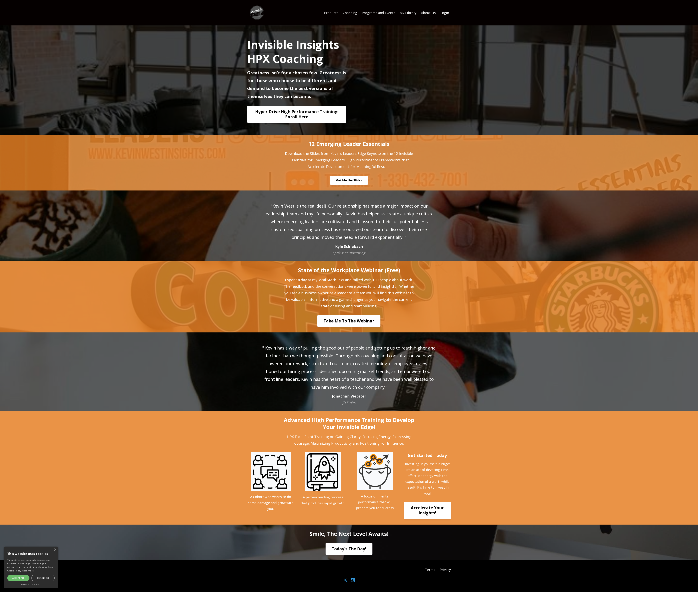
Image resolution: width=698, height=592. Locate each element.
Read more (28, 570)
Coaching (350, 13)
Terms (430, 569)
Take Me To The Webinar (349, 321)
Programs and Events (378, 13)
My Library (408, 13)
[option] (349, 225)
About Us (428, 13)
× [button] (55, 549)
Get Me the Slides (349, 180)
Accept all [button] (18, 578)
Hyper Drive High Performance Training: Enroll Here (296, 114)
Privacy (445, 569)
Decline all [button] (43, 578)
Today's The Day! (349, 549)
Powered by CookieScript (31, 584)
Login (444, 13)
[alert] (31, 567)
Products (331, 13)
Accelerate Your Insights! (427, 510)
